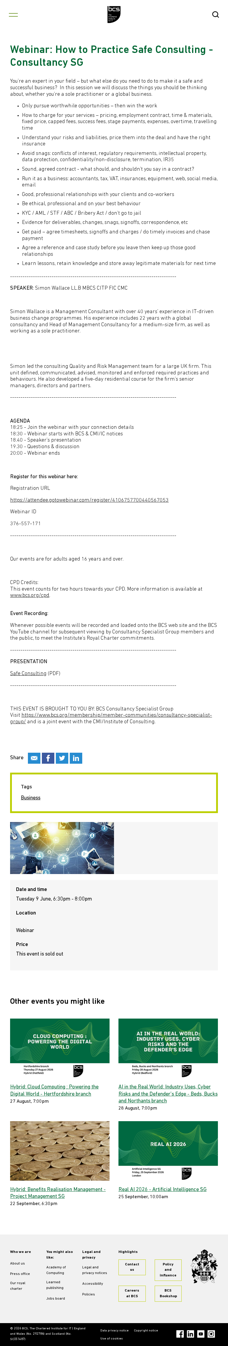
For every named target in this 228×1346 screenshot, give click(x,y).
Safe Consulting (28, 674)
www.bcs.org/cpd (29, 595)
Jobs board (55, 1298)
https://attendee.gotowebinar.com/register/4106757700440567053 (89, 500)
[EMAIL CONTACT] (34, 758)
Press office (20, 1274)
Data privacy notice (114, 1330)
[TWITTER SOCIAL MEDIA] (62, 758)
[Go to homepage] (114, 14)
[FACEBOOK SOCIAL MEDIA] (48, 758)
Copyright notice (146, 1330)
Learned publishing (55, 1285)
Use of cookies (111, 1338)
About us (17, 1263)
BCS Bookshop (168, 1293)
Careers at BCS (132, 1293)
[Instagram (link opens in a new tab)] (211, 1334)
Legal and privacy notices (94, 1270)
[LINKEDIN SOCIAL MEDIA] (76, 758)
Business (30, 798)
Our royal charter (17, 1286)
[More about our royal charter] (204, 1266)
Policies (88, 1294)
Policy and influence (168, 1270)
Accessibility (92, 1284)
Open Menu (13, 14)
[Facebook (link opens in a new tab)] (180, 1334)
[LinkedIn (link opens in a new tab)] (190, 1334)
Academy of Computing (56, 1270)
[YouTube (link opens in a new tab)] (201, 1334)
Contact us (132, 1267)
